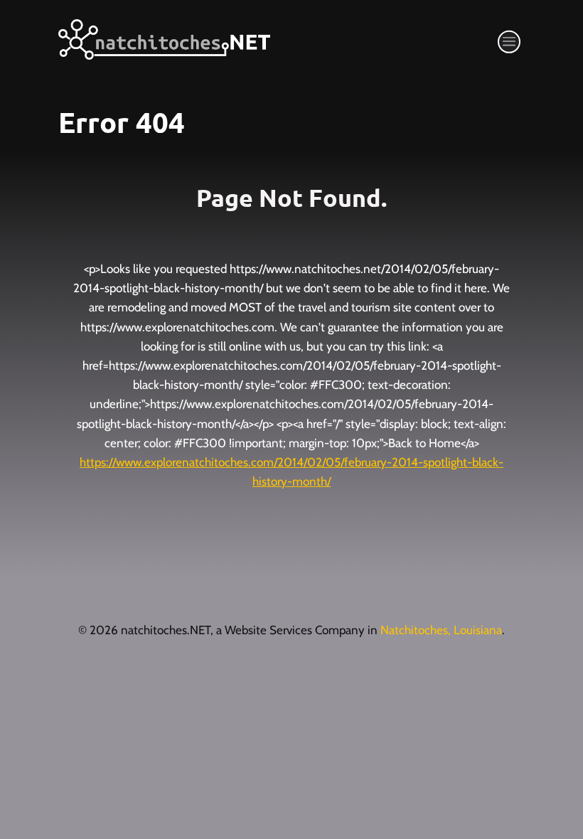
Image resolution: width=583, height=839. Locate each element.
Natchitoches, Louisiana (441, 630)
